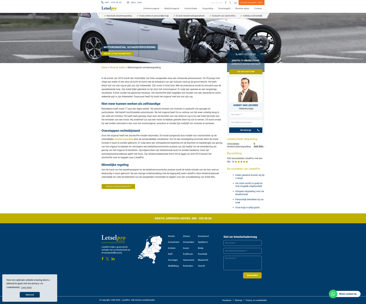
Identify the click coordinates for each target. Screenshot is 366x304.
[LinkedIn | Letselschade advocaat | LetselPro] (236, 2)
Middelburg (173, 266)
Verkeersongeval (151, 8)
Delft (170, 254)
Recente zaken (242, 8)
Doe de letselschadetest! (117, 53)
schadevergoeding (123, 139)
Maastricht (203, 260)
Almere (186, 236)
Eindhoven (188, 254)
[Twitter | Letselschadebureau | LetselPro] (230, 2)
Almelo (171, 236)
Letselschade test (251, 3)
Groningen (173, 260)
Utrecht (201, 266)
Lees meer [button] (26, 287)
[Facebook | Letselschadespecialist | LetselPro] (225, 2)
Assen (186, 248)
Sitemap (238, 300)
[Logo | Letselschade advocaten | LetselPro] (108, 8)
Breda (200, 248)
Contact (258, 8)
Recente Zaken (117, 67)
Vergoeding (207, 8)
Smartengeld (224, 8)
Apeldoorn (203, 242)
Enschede (202, 254)
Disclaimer (226, 300)
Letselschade (190, 8)
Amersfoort (203, 236)
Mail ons (136, 2)
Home (105, 67)
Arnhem (171, 248)
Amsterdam (188, 242)
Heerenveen (188, 260)
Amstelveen (173, 242)
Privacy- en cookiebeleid (256, 300)
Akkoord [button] (30, 295)
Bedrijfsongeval (171, 8)
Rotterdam (188, 266)
